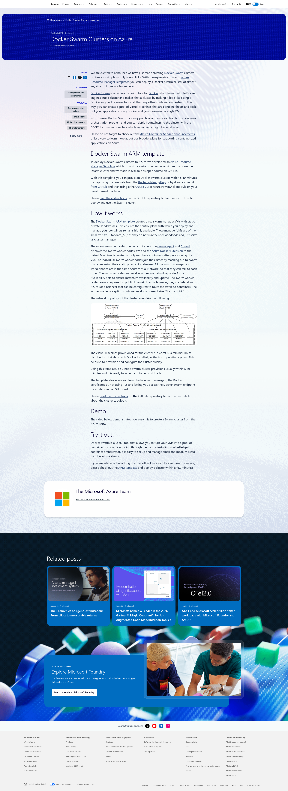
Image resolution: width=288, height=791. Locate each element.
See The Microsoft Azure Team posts (93, 499)
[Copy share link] (69, 77)
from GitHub (99, 186)
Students (189, 756)
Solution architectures (114, 751)
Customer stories (30, 771)
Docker (153, 93)
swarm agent (165, 246)
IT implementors (77, 128)
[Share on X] (80, 77)
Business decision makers (76, 109)
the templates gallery (152, 182)
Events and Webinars (194, 761)
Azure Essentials (30, 766)
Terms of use (184, 785)
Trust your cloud (30, 761)
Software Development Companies (157, 742)
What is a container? (234, 771)
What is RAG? (231, 775)
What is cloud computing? (236, 742)
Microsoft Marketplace (153, 747)
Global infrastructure (32, 751)
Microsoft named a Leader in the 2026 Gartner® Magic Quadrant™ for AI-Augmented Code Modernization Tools (143, 615)
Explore (65, 4)
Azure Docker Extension (167, 251)
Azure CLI (142, 186)
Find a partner (149, 751)
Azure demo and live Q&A (116, 761)
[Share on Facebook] (74, 77)
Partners (121, 4)
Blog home (56, 20)
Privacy (173, 785)
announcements (167, 134)
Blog (187, 747)
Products (78, 4)
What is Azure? (29, 742)
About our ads (237, 785)
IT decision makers (76, 122)
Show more (76, 136)
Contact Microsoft (159, 785)
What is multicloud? (233, 747)
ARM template (127, 467)
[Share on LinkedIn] (85, 77)
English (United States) (37, 784)
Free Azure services (73, 751)
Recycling (224, 785)
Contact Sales (174, 4)
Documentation (192, 742)
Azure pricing (71, 747)
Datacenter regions (31, 756)
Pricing (107, 4)
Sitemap (144, 785)
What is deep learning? (235, 756)
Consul (185, 246)
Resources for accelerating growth (119, 747)
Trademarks (198, 785)
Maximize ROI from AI (74, 766)
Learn (149, 4)
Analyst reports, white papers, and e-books (203, 766)
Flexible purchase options (76, 756)
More (187, 4)
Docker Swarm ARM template (115, 221)
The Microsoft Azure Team (63, 45)
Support (160, 4)
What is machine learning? (236, 751)
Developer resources (194, 751)
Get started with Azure (33, 747)
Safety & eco (211, 785)
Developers (79, 117)
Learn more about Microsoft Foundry (74, 692)
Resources (136, 4)
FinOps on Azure (72, 761)
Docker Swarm (173, 73)
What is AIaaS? (231, 761)
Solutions (93, 4)
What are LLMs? (232, 766)
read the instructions (113, 198)
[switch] (255, 4)
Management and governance (76, 94)
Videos (188, 771)
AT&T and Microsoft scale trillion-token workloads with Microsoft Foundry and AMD (208, 615)
